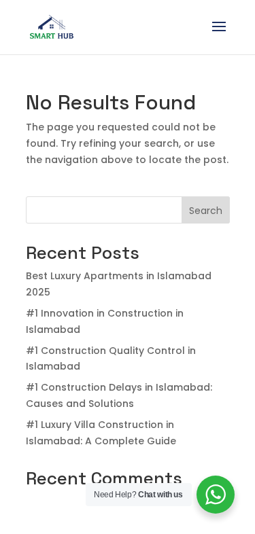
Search (205, 210)
